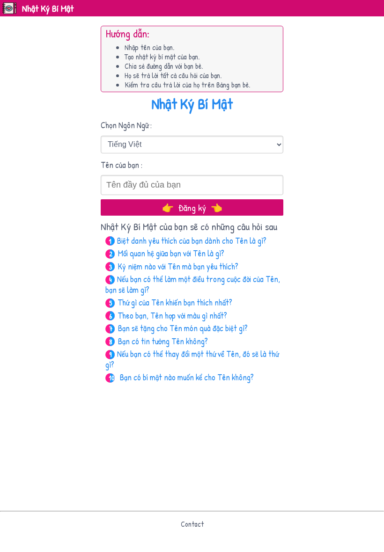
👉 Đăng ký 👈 (192, 207)
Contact (192, 524)
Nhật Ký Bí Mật (48, 8)
